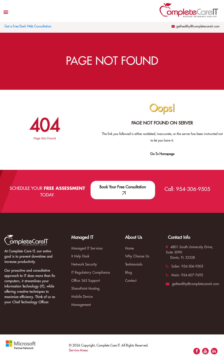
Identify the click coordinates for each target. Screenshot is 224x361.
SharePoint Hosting (85, 288)
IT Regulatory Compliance (90, 272)
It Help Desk (80, 256)
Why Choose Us (137, 256)
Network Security (84, 264)
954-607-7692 (191, 275)
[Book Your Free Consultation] (123, 193)
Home (129, 248)
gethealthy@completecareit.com (198, 26)
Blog (128, 272)
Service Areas (78, 350)
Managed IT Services (87, 248)
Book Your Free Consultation (123, 187)
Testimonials (133, 264)
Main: (175, 275)
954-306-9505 (193, 189)
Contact (130, 280)
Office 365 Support (85, 280)
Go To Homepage (162, 154)
